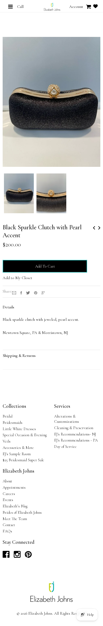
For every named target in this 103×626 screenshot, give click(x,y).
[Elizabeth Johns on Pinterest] (28, 556)
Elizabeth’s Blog (15, 506)
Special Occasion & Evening (25, 435)
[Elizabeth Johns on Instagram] (17, 556)
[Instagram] (14, 292)
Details (8, 307)
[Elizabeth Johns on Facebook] (6, 556)
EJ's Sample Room (17, 454)
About (7, 481)
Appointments (14, 487)
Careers (9, 493)
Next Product (99, 228)
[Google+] (43, 292)
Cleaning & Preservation (73, 427)
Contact (9, 524)
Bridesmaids (12, 422)
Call (20, 6)
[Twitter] (28, 292)
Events (8, 499)
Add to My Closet (17, 277)
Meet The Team (15, 518)
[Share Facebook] (21, 292)
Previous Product (94, 228)
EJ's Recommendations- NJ (75, 434)
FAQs (7, 531)
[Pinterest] (35, 292)
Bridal (7, 416)
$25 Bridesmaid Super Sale (23, 460)
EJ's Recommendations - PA (76, 440)
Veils (7, 441)
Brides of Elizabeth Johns (22, 512)
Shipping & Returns (19, 355)
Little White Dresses (19, 428)
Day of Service (65, 446)
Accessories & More (18, 447)
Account (76, 6)
